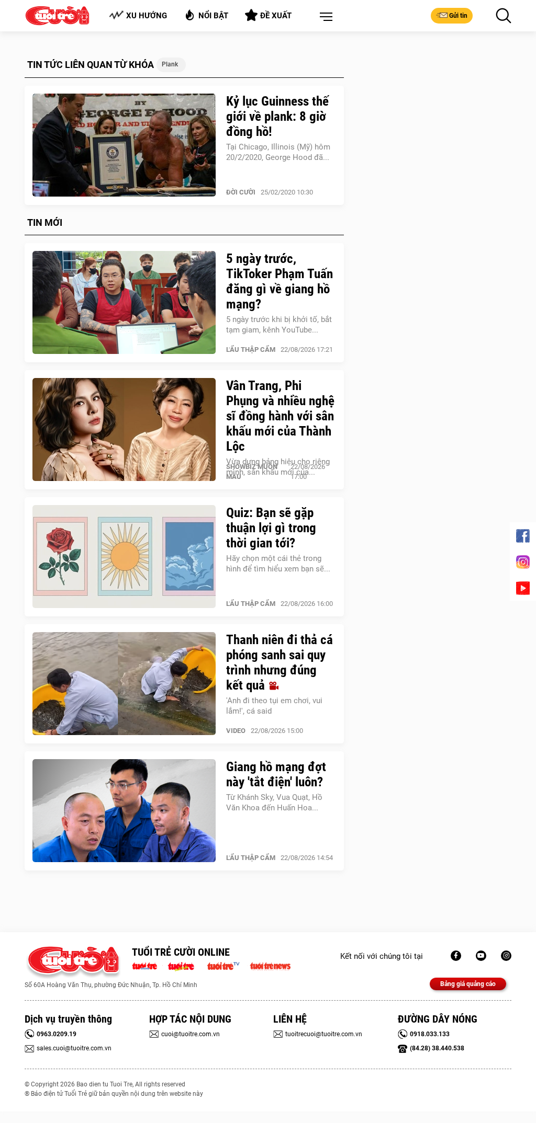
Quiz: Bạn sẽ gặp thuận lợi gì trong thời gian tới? (271, 528)
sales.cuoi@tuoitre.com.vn (74, 1048)
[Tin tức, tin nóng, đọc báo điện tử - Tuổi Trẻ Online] (147, 965)
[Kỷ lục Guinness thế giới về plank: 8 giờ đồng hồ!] (124, 145)
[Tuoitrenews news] (270, 965)
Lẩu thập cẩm (250, 349)
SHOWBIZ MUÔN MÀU (251, 471)
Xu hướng (146, 15)
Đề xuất (276, 15)
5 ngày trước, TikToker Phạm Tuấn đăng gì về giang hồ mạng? (279, 281)
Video (235, 731)
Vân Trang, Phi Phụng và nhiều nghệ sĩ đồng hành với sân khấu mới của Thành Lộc (280, 416)
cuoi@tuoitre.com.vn (190, 1034)
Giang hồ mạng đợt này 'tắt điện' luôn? (276, 774)
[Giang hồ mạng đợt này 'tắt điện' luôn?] (124, 811)
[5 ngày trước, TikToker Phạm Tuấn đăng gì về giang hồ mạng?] (124, 302)
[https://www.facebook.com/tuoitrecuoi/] (456, 955)
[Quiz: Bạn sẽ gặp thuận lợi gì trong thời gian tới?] (124, 557)
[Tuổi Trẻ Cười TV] (481, 955)
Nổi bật (213, 15)
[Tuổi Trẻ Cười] (506, 955)
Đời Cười (240, 192)
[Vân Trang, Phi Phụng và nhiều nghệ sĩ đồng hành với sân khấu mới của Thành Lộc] (124, 430)
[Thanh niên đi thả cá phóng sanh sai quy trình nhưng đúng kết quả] (124, 684)
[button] (324, 17)
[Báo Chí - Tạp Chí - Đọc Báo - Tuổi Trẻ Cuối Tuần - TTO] (185, 965)
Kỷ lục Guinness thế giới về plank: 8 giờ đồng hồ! (277, 116)
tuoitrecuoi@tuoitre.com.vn (323, 1034)
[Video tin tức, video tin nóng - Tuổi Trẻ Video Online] (227, 965)
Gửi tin (458, 15)
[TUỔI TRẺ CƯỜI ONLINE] (73, 962)
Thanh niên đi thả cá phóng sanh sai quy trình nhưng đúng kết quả (279, 662)
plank (170, 64)
